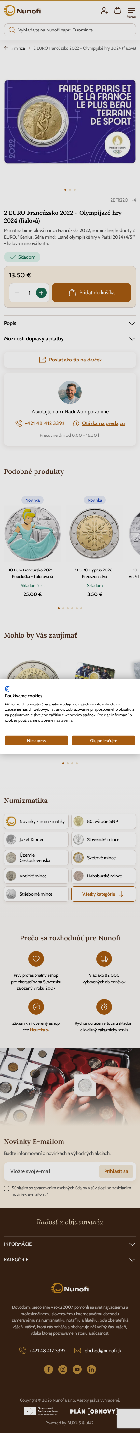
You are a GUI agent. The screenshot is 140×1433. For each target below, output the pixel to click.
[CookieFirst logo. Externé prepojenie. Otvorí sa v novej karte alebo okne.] (7, 689)
